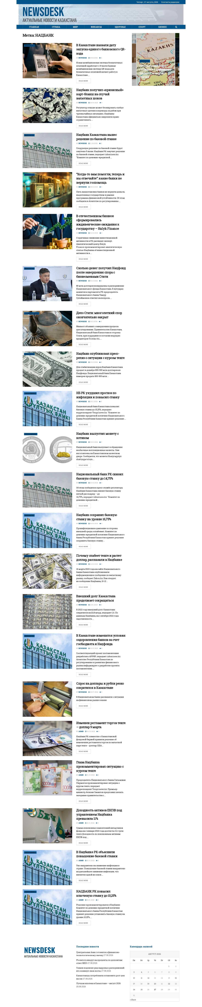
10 (134, 978)
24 (134, 989)
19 (148, 983)
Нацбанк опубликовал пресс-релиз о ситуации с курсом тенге (100, 356)
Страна (56, 27)
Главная (34, 27)
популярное (31, 434)
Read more (83, 81)
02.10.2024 (94, 442)
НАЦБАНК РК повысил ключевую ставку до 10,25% (96, 893)
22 (169, 983)
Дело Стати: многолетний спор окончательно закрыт (99, 315)
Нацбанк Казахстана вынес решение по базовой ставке (96, 137)
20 (155, 983)
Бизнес (162, 27)
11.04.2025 (94, 143)
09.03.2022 (90, 731)
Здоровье (120, 27)
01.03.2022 (90, 775)
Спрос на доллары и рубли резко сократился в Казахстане (100, 685)
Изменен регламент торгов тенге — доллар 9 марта (101, 725)
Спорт (142, 27)
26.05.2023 (94, 523)
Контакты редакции (170, 2)
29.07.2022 (94, 692)
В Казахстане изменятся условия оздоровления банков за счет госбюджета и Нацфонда (100, 639)
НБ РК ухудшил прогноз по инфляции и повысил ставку (98, 395)
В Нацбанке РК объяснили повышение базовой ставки (96, 854)
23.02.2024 (94, 483)
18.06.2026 (94, 58)
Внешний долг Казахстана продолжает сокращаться (95, 598)
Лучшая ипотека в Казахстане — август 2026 (98, 983)
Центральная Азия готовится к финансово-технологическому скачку (155, 71)
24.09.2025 (94, 103)
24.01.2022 (90, 900)
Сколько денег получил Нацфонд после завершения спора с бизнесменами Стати (101, 272)
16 (176, 978)
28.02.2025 (94, 187)
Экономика (30, 393)
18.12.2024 (93, 321)
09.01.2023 (94, 648)
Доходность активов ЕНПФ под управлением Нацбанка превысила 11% (99, 814)
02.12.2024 (94, 362)
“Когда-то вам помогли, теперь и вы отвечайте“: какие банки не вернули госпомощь (100, 178)
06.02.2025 (94, 233)
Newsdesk (83, 58)
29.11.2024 (93, 401)
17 (134, 983)
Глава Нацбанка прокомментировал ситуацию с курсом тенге (100, 766)
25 (141, 989)
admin (81, 731)
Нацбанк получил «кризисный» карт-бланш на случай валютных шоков (99, 94)
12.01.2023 (94, 605)
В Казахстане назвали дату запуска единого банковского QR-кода (100, 49)
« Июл (133, 999)
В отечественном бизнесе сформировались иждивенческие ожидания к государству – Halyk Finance (97, 222)
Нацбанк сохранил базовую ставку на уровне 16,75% (96, 517)
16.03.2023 (94, 564)
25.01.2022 (90, 860)
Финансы (96, 27)
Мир (75, 27)
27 (155, 989)
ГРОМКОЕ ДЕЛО (31, 313)
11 (141, 978)
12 (148, 978)
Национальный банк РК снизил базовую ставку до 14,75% (99, 476)
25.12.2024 (94, 281)
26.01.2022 (90, 823)
